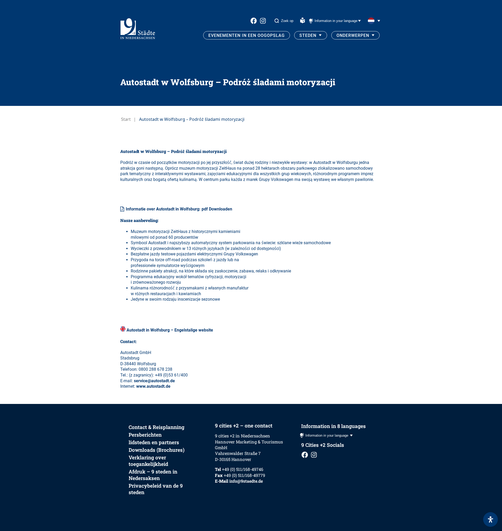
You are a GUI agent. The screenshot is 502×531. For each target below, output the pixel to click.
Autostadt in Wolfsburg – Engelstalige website (170, 330)
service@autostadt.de (154, 380)
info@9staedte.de (246, 481)
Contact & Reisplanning (156, 427)
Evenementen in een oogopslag (246, 35)
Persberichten (145, 434)
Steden (307, 35)
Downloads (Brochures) (157, 450)
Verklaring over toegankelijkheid (148, 460)
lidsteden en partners (154, 442)
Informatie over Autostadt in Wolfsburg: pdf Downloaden (179, 209)
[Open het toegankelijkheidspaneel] (490, 519)
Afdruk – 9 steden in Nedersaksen (153, 474)
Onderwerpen (352, 35)
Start (126, 119)
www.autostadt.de (153, 386)
